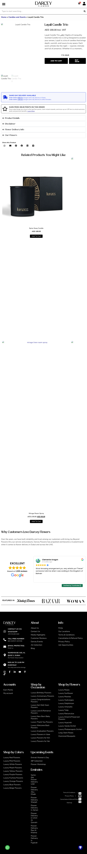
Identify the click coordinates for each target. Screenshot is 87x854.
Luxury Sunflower (65, 693)
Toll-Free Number (16, 639)
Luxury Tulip (63, 710)
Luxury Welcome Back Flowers (40, 726)
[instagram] (5, 672)
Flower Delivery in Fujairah (34, 839)
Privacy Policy (64, 641)
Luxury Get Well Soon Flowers (40, 706)
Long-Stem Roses (65, 733)
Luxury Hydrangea (66, 700)
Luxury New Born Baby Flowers (40, 717)
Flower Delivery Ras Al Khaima (34, 829)
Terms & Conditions (66, 635)
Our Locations (64, 631)
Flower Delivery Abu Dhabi (34, 790)
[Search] (85, 11)
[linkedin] (15, 672)
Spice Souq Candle (36, 228)
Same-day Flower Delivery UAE (34, 779)
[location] (4, 655)
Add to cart (56, 61)
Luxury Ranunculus (66, 713)
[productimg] (36, 191)
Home (3, 17)
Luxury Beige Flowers (12, 788)
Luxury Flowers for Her (40, 741)
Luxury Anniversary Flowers (42, 696)
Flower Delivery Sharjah (34, 799)
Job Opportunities (65, 645)
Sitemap (69, 803)
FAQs (60, 628)
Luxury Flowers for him (40, 738)
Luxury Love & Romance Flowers (41, 712)
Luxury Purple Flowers (12, 774)
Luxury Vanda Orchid (67, 726)
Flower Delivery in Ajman (34, 807)
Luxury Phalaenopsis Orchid (70, 729)
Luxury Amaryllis (65, 707)
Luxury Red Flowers (11, 757)
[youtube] (20, 672)
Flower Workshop (38, 764)
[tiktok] (5, 674)
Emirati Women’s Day (40, 757)
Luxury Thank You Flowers (42, 722)
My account (8, 693)
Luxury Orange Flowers (13, 781)
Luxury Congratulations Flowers (40, 700)
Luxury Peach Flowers (12, 767)
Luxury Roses (63, 690)
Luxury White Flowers (12, 764)
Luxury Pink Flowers (11, 761)
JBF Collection (37, 761)
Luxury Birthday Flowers (41, 692)
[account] (84, 3)
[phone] (4, 639)
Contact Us (35, 631)
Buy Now (77, 61)
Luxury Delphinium (66, 703)
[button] (3, 4)
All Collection (36, 645)
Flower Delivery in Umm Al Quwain (34, 818)
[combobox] (41, 11)
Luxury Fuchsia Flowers (13, 778)
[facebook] (10, 672)
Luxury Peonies (64, 696)
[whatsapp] (4, 631)
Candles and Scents (17, 17)
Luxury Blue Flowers (12, 784)
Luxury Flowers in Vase (40, 734)
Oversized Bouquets (66, 736)
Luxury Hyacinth (65, 722)
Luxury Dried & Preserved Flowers (69, 718)
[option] (21, 49)
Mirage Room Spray (36, 513)
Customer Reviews (39, 638)
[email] (4, 646)
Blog (33, 648)
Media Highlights (38, 635)
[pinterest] (25, 672)
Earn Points (8, 690)
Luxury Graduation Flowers (42, 731)
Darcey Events (37, 641)
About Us (35, 628)
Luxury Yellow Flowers (12, 771)
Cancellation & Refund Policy (70, 638)
